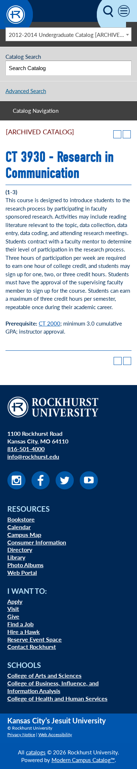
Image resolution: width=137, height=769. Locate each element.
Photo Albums (25, 565)
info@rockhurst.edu (33, 456)
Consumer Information (36, 542)
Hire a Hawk (23, 631)
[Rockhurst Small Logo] (16, 27)
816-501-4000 (26, 449)
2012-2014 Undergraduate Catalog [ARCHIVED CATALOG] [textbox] (70, 34)
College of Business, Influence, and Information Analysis (53, 687)
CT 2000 (49, 323)
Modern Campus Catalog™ (83, 760)
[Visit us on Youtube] (89, 487)
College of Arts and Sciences (44, 675)
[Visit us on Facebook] (40, 487)
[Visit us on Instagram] (16, 487)
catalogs (36, 752)
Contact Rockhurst (31, 646)
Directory (19, 549)
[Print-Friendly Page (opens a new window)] (117, 134)
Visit (13, 608)
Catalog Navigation (35, 110)
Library (16, 557)
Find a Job (20, 624)
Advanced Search (25, 91)
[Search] (124, 68)
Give (13, 616)
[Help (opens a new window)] (127, 134)
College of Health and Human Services (57, 698)
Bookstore (21, 519)
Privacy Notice (21, 734)
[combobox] (68, 34)
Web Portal (22, 572)
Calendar (19, 527)
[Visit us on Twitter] (65, 487)
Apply (14, 601)
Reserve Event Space (34, 639)
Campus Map (24, 534)
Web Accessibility (55, 734)
